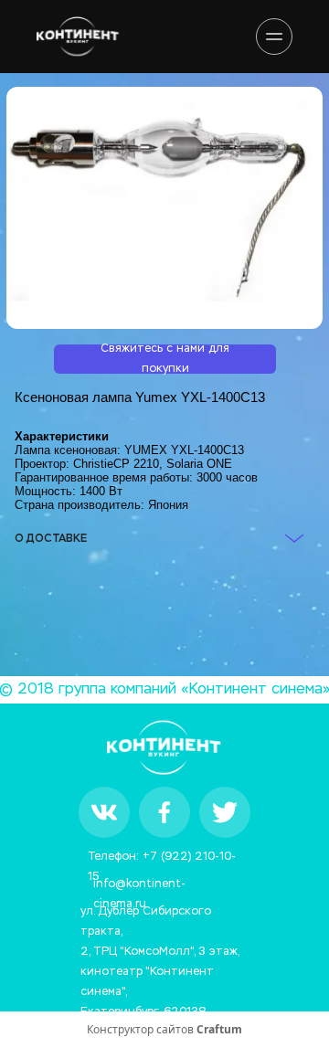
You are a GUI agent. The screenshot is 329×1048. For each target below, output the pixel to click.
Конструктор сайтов (164, 1029)
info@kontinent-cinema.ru (139, 887)
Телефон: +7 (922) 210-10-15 (162, 859)
